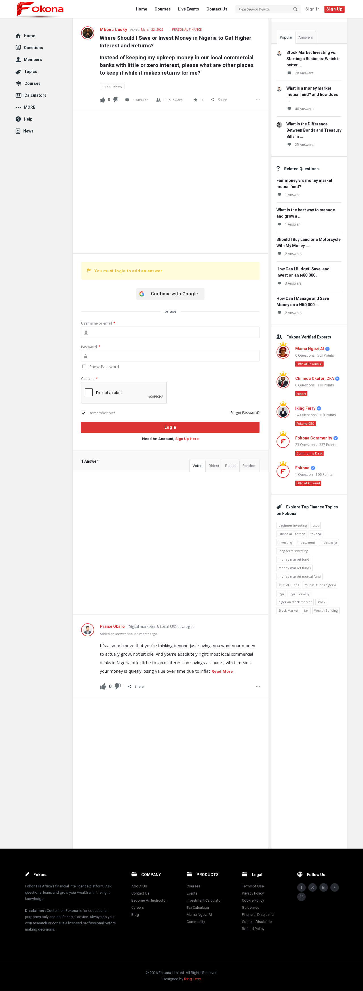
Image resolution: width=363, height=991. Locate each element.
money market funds (294, 568)
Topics (30, 71)
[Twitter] (312, 887)
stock (321, 602)
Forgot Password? (245, 412)
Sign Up (334, 9)
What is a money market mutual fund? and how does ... (312, 94)
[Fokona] (44, 9)
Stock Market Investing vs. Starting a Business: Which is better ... (313, 58)
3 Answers (293, 283)
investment (306, 542)
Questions (33, 47)
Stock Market (288, 610)
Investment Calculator (204, 900)
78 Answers (304, 73)
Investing (285, 542)
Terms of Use (253, 886)
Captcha (89, 378)
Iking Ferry (305, 408)
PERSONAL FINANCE (187, 29)
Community (196, 922)
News (28, 131)
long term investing (293, 551)
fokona (316, 534)
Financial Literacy (291, 534)
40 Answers (304, 108)
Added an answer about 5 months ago (128, 634)
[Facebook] (301, 887)
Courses (163, 9)
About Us (139, 886)
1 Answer (292, 194)
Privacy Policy (253, 893)
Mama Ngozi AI (309, 348)
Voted (197, 466)
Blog (135, 914)
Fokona (302, 468)
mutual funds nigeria (320, 585)
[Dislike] (115, 99)
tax (306, 610)
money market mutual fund (299, 576)
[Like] (102, 99)
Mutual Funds (288, 585)
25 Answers (304, 144)
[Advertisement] (170, 182)
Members (33, 59)
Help (28, 119)
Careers (137, 907)
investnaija (329, 542)
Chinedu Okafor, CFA (314, 378)
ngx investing (299, 593)
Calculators (35, 95)
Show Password (103, 366)
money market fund (293, 559)
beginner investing (292, 525)
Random (249, 466)
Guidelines (250, 907)
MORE (29, 107)
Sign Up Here (187, 439)
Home (141, 9)
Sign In (312, 9)
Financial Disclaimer (258, 914)
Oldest (213, 466)
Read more (222, 671)
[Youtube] (334, 887)
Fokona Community (313, 438)
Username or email (98, 323)
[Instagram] (301, 897)
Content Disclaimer (257, 922)
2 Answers (293, 253)
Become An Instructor (149, 900)
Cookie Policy (253, 900)
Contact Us (216, 9)
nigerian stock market (295, 602)
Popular (286, 37)
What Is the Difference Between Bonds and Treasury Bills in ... (313, 130)
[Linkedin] (323, 887)
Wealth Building (326, 610)
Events (192, 893)
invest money (112, 86)
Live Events (188, 9)
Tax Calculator (198, 907)
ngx (281, 593)
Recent (231, 466)
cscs (316, 525)
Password (90, 346)
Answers (305, 37)
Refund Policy (253, 929)
